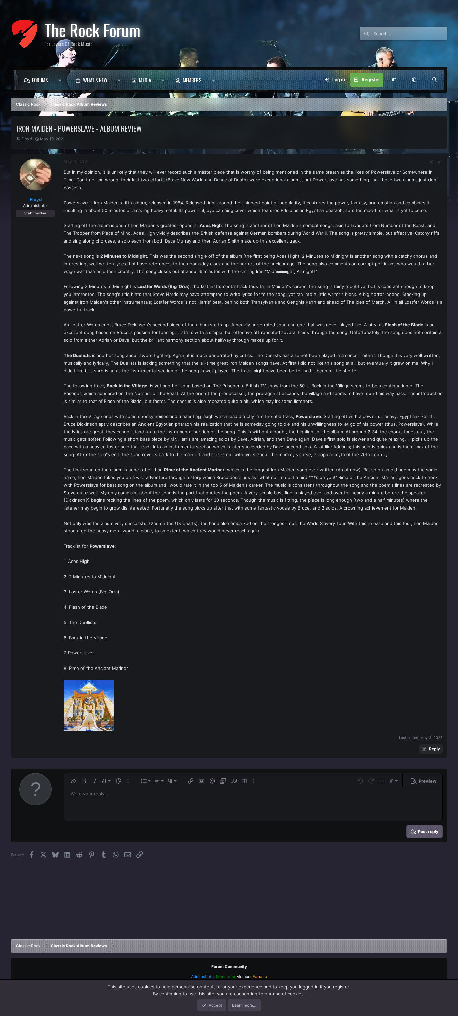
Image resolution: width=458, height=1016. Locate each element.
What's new (95, 80)
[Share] (431, 162)
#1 (440, 161)
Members (192, 80)
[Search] (434, 80)
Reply (434, 748)
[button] (61, 80)
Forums (40, 80)
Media (145, 80)
